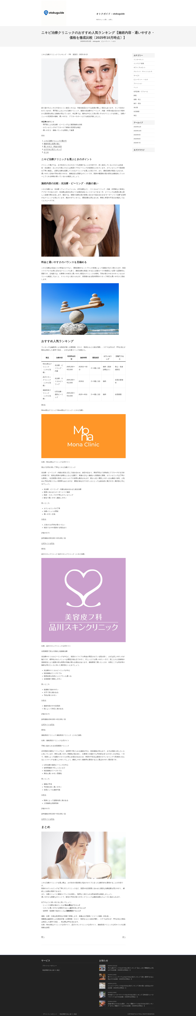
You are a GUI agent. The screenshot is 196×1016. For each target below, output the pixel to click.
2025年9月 (137, 135)
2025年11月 (137, 127)
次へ (124, 937)
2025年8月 (137, 139)
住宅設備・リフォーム (141, 91)
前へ (43, 937)
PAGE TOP (190, 984)
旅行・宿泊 (137, 103)
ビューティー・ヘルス (108, 41)
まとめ (46, 152)
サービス (136, 75)
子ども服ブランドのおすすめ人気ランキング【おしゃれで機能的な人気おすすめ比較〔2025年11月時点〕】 (131, 969)
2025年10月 (137, 131)
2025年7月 (137, 143)
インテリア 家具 (139, 63)
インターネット (139, 59)
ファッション (138, 83)
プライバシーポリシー (49, 965)
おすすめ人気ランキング (53, 149)
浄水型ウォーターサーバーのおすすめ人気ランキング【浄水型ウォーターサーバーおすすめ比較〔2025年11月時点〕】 (131, 996)
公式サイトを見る (47, 543)
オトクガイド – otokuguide (110, 14)
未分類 (136, 107)
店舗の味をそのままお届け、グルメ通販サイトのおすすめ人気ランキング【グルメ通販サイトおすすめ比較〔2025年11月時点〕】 (131, 1005)
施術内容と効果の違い (52, 144)
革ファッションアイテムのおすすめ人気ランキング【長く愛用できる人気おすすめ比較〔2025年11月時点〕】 (131, 978)
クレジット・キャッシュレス (143, 71)
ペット (136, 87)
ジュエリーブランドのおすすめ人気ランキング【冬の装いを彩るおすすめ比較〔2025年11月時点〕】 (131, 987)
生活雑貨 (136, 111)
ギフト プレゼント (139, 67)
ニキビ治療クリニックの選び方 (55, 141)
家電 (135, 95)
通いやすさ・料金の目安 (53, 146)
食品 (135, 115)
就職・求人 (137, 99)
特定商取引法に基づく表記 (51, 970)
